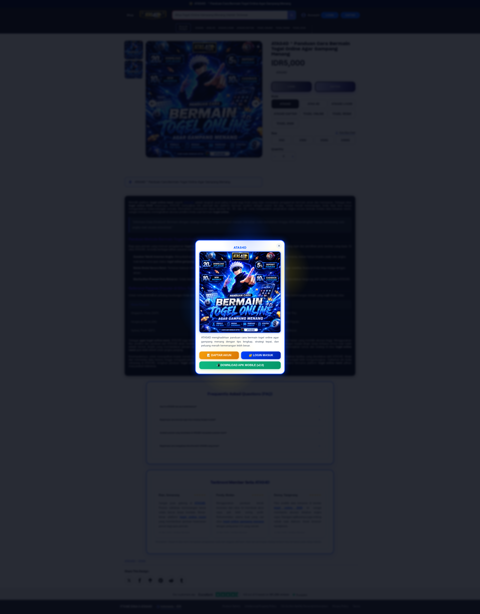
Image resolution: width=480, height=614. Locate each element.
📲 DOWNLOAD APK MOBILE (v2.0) (240, 364)
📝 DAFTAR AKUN (219, 355)
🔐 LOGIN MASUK (261, 355)
